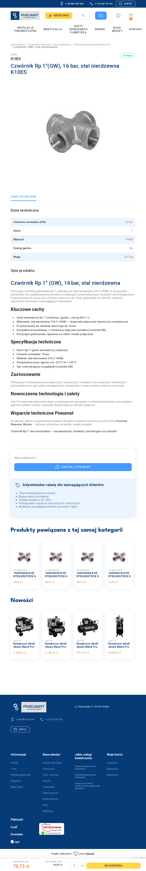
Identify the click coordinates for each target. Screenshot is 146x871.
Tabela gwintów (50, 793)
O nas (14, 769)
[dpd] (23, 842)
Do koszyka (113, 865)
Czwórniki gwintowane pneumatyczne (92, 44)
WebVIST (90, 853)
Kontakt (14, 763)
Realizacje (48, 811)
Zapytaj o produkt (76, 467)
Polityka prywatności (21, 775)
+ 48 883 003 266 (74, 3)
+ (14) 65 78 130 (104, 3)
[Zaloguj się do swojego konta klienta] (118, 15)
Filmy (45, 805)
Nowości (47, 781)
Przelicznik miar (51, 799)
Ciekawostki (49, 787)
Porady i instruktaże (52, 763)
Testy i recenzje (50, 775)
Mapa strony (17, 787)
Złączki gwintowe (61, 44)
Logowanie (112, 763)
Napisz (128, 3)
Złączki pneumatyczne (39, 44)
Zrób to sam (49, 769)
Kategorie (61, 15)
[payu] (23, 827)
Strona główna (18, 44)
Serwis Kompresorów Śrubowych (85, 767)
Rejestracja (112, 769)
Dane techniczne (23, 196)
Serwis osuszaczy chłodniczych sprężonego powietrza (87, 786)
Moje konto (112, 775)
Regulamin (16, 781)
